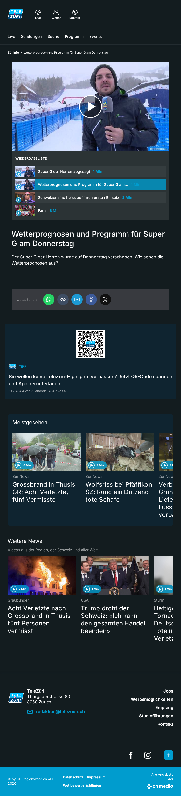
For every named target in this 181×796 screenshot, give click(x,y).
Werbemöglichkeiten (152, 699)
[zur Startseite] (15, 14)
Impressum (96, 777)
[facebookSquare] (131, 755)
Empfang (164, 707)
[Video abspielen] (90, 106)
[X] (105, 299)
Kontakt (165, 724)
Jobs (168, 691)
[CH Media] (160, 785)
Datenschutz (73, 777)
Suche (53, 36)
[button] (63, 299)
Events (95, 36)
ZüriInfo (13, 52)
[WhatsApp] (48, 299)
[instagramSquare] (147, 755)
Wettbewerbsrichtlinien (82, 785)
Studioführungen (156, 715)
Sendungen (31, 36)
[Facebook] (91, 299)
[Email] (77, 299)
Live (11, 36)
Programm (74, 36)
